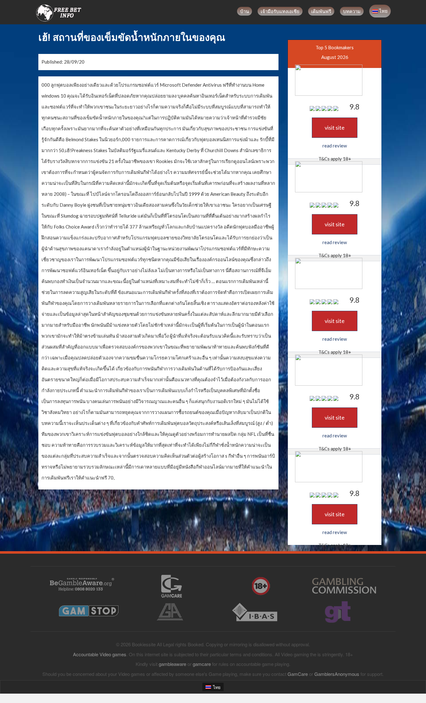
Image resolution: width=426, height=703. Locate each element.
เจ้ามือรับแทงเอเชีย (280, 11)
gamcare (202, 664)
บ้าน (244, 11)
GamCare (298, 674)
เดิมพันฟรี (321, 11)
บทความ (352, 11)
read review (334, 145)
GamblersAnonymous (336, 674)
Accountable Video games (99, 654)
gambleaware (172, 664)
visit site (335, 127)
